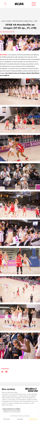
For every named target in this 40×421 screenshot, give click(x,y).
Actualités (8, 21)
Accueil (3, 21)
